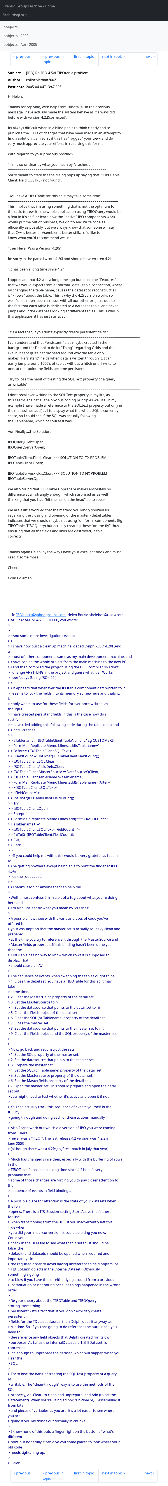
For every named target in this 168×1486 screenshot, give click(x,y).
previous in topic (53, 59)
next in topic (112, 56)
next (148, 56)
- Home (29, 6)
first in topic (84, 56)
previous (23, 56)
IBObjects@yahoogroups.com (41, 614)
